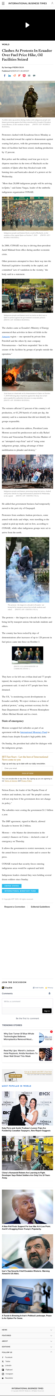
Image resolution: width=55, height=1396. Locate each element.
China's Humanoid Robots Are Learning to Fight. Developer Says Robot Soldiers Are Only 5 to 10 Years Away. (26, 1175)
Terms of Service (11, 781)
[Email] (29, 75)
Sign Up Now (15, 1076)
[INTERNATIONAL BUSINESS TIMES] (28, 4)
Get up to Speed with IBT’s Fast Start (38, 1072)
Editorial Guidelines (40, 907)
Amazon (6, 336)
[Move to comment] (34, 75)
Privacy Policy (26, 781)
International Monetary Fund (33, 732)
